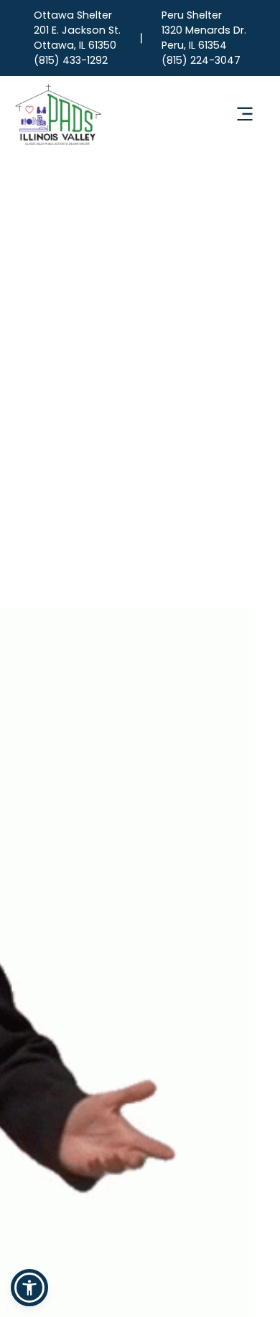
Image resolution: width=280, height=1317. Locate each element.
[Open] (245, 114)
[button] (29, 1288)
